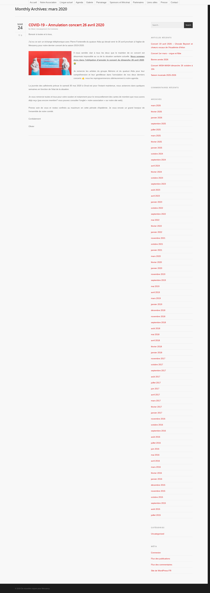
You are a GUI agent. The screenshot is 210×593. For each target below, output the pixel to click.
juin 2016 (155, 449)
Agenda (79, 2)
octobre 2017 (157, 364)
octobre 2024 (157, 154)
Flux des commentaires (161, 564)
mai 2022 (155, 220)
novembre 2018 (158, 316)
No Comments (53, 29)
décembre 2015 (158, 485)
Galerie (89, 2)
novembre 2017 (158, 358)
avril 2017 (155, 394)
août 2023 (155, 190)
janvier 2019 (156, 304)
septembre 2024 (158, 160)
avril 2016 (155, 461)
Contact (174, 2)
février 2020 (156, 262)
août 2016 (155, 437)
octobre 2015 (157, 497)
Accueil (33, 2)
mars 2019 (156, 298)
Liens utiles (152, 2)
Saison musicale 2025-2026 (163, 75)
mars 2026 (156, 105)
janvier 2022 (156, 232)
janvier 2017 (156, 413)
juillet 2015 (156, 515)
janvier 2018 (156, 352)
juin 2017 (155, 388)
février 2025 (156, 142)
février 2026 (156, 111)
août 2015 (155, 509)
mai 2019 (155, 286)
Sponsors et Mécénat (120, 2)
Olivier (33, 29)
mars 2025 (156, 135)
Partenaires (138, 2)
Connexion (156, 552)
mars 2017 (156, 400)
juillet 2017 (156, 382)
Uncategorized (42, 29)
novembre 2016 (158, 419)
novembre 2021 (158, 238)
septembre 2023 (158, 184)
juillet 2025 (156, 129)
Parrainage (101, 2)
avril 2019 (155, 292)
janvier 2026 (156, 117)
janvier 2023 (156, 202)
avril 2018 (155, 340)
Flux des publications (160, 558)
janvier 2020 (156, 268)
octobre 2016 (157, 425)
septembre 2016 (158, 431)
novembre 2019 (158, 274)
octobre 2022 (157, 208)
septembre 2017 (158, 370)
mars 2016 (156, 467)
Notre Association (48, 2)
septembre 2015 (158, 503)
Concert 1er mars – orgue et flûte (166, 53)
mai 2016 (155, 455)
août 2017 (155, 376)
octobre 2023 (157, 178)
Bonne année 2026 (159, 59)
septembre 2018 (158, 322)
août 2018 (155, 328)
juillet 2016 (156, 443)
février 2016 (156, 473)
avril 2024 (155, 166)
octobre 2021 (157, 244)
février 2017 (156, 407)
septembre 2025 (158, 123)
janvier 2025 (156, 148)
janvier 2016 (156, 479)
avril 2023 (155, 196)
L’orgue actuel (66, 2)
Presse (164, 2)
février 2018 (156, 346)
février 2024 (156, 172)
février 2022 (156, 226)
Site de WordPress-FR (161, 570)
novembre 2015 (158, 491)
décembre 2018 (158, 310)
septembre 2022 (158, 214)
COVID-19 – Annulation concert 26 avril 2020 (66, 24)
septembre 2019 (158, 280)
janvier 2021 (156, 250)
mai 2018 (155, 334)
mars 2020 (156, 256)
